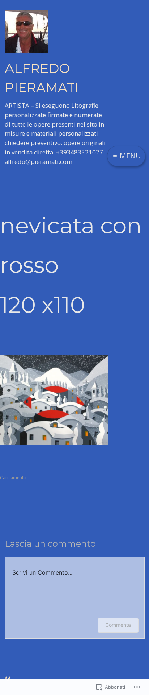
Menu (129, 156)
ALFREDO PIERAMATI (42, 77)
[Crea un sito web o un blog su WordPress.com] (7, 678)
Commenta (118, 625)
